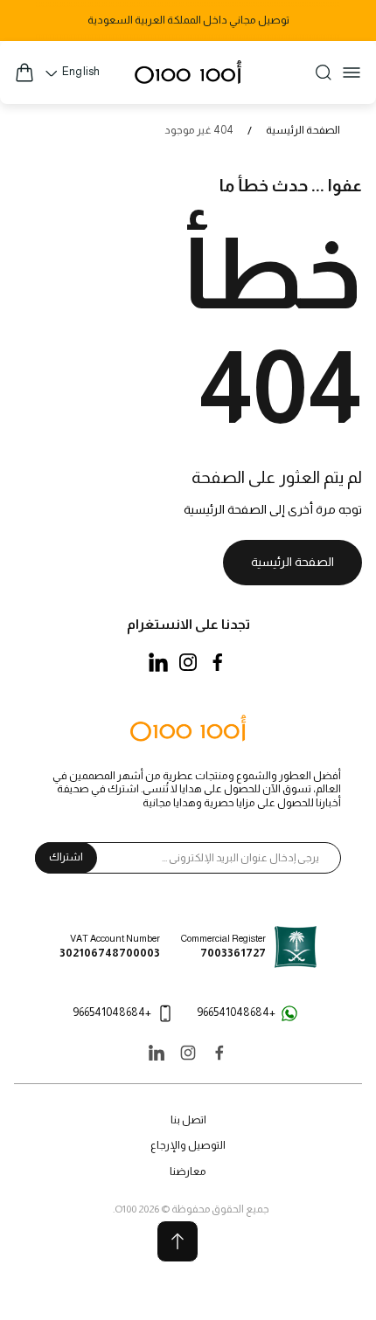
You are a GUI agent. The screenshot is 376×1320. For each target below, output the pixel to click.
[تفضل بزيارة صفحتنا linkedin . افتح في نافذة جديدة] (158, 662)
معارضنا (188, 1171)
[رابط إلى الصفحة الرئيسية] (188, 729)
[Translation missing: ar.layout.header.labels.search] (323, 72)
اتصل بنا (188, 1120)
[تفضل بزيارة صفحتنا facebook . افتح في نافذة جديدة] (217, 662)
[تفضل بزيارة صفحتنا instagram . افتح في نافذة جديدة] (188, 662)
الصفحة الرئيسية (303, 130)
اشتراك (66, 857)
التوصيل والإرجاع (188, 1145)
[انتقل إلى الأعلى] (177, 1241)
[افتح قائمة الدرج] (351, 72)
